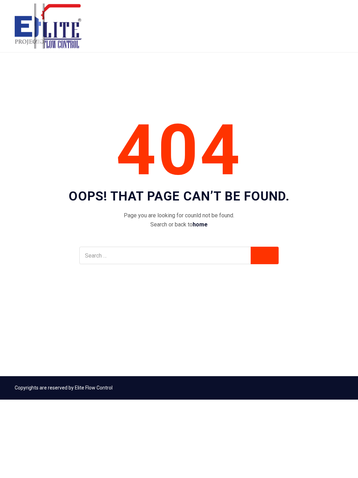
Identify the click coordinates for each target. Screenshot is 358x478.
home (200, 224)
